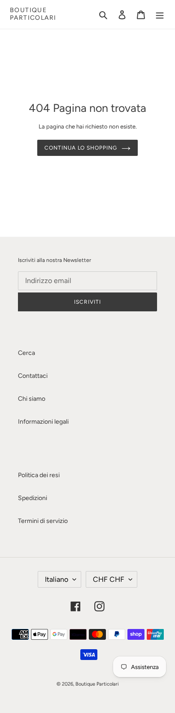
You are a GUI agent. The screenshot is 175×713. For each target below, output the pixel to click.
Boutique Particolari (33, 14)
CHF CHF (108, 579)
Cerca (26, 353)
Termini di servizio (43, 521)
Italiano (56, 579)
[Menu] (159, 14)
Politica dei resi (39, 475)
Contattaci (33, 376)
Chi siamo (31, 399)
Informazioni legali (43, 421)
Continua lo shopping (80, 148)
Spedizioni (32, 498)
